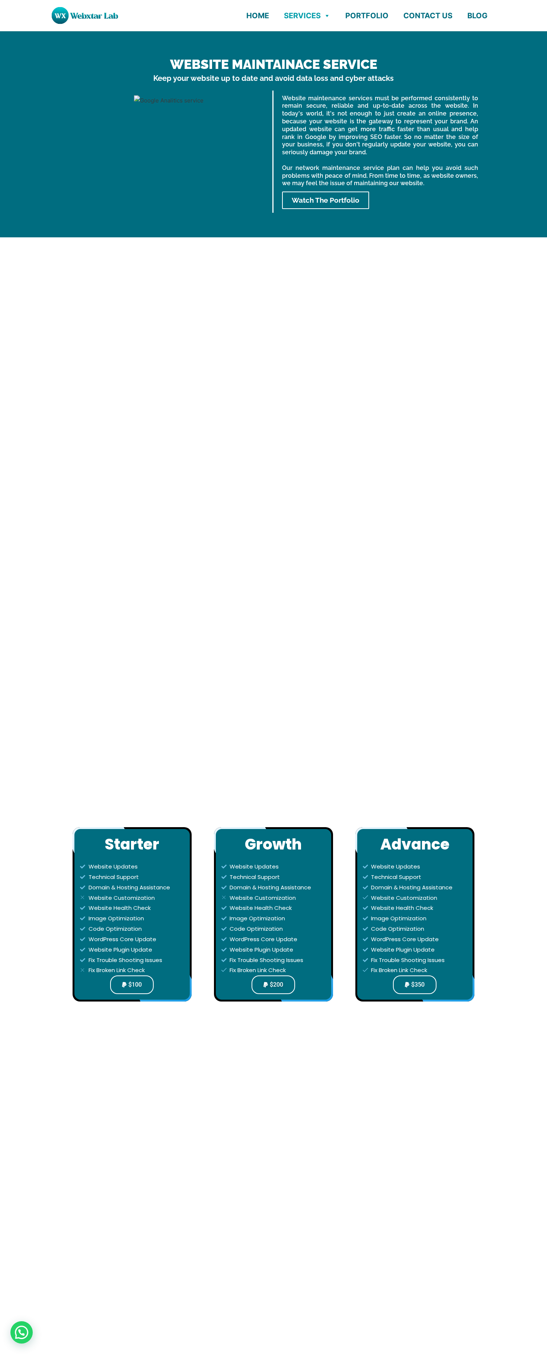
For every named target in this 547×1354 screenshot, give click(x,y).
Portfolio (366, 15)
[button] (21, 1332)
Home (257, 15)
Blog (477, 15)
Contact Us (427, 15)
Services (302, 15)
